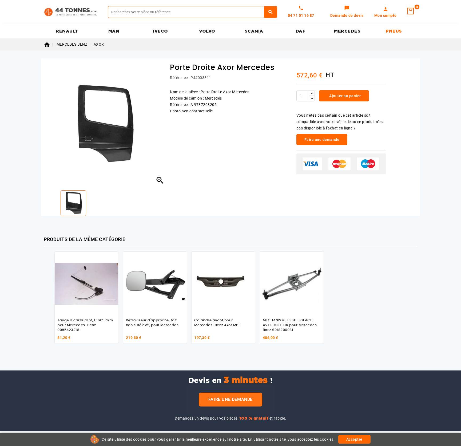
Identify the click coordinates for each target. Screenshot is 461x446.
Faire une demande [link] (322, 139)
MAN (114, 31)
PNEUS (394, 31)
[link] (347, 12)
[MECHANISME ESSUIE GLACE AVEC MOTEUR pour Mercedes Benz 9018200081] (292, 283)
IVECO (160, 31)
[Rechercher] (270, 12)
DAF (301, 31)
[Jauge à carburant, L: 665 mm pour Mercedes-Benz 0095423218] (86, 283)
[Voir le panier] (410, 11)
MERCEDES (347, 31)
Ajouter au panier (344, 96)
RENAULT (67, 31)
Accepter (354, 439)
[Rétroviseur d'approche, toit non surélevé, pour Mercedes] (155, 283)
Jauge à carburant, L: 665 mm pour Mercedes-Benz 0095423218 (85, 325)
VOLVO (207, 31)
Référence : (180, 78)
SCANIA (254, 31)
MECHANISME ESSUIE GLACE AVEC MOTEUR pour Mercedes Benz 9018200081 (290, 325)
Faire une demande (230, 399)
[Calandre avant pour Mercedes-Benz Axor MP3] (223, 283)
